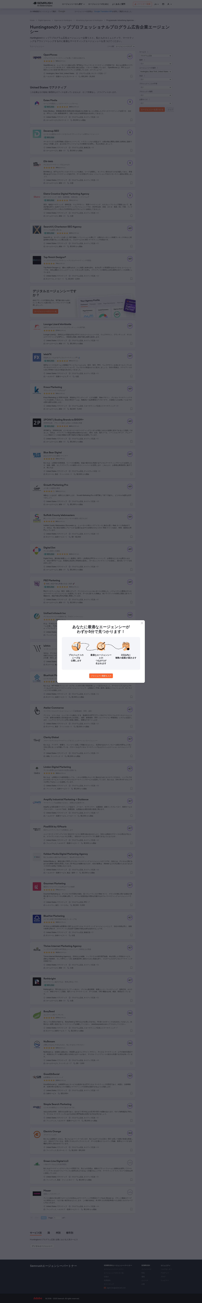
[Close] (142, 623)
